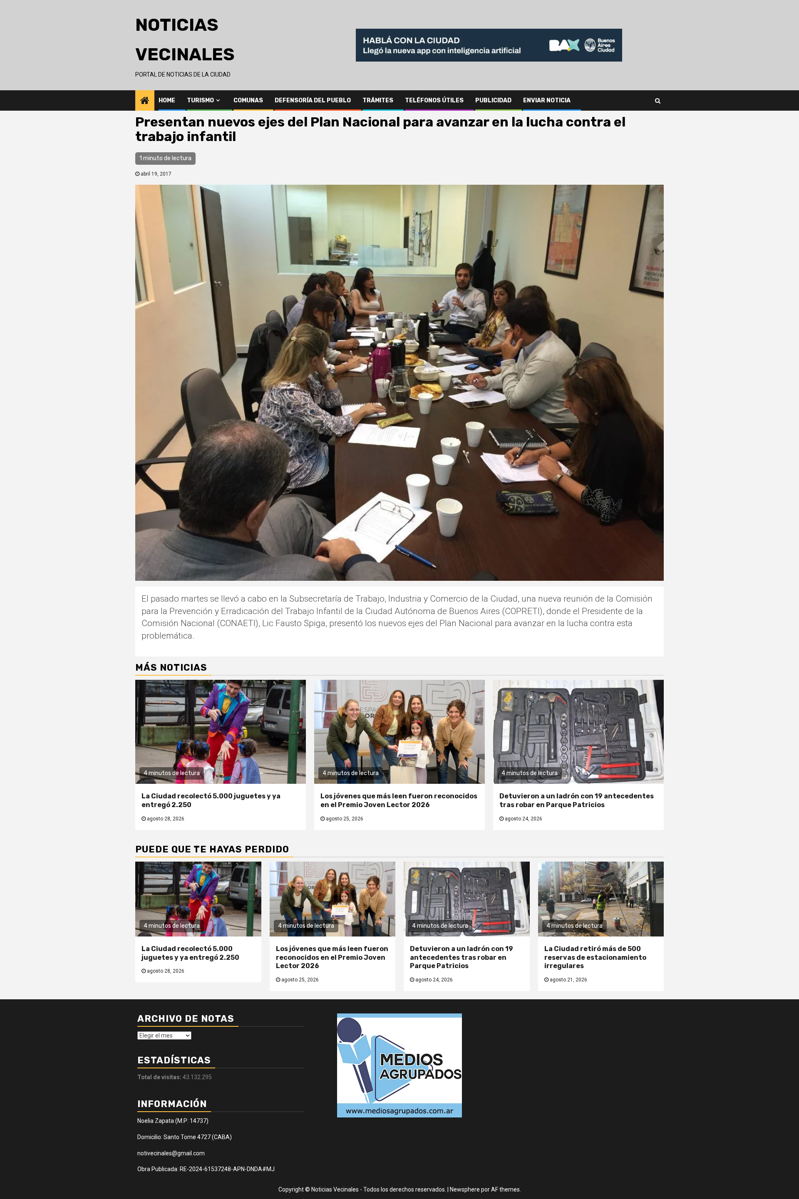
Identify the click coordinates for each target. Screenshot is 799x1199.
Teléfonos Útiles (434, 100)
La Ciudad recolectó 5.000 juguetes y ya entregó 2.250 (190, 953)
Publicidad (493, 100)
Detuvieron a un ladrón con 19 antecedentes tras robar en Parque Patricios (576, 800)
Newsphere (465, 1189)
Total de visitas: (160, 1077)
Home (167, 100)
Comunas (248, 100)
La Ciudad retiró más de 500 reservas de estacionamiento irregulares (595, 957)
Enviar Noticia (547, 100)
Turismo (200, 100)
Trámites (377, 100)
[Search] (658, 100)
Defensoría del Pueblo (313, 100)
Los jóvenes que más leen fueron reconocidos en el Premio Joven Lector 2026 (398, 800)
